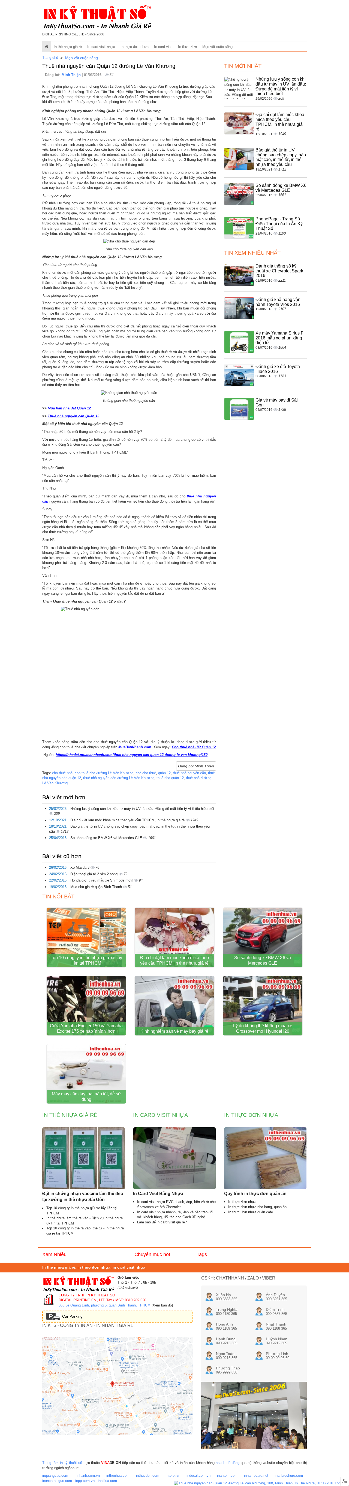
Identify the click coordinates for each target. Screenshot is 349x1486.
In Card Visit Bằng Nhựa (158, 1193)
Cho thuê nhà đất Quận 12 (194, 747)
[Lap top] (261, 1483)
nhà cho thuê (146, 773)
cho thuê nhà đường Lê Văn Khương (104, 773)
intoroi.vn (173, 1475)
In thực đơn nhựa (135, 47)
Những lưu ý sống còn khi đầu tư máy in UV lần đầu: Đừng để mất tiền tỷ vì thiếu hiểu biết (142, 809)
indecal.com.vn (198, 1475)
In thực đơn (187, 47)
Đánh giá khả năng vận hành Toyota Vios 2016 (277, 302)
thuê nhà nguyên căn (189, 773)
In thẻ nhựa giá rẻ (68, 47)
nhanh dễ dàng (227, 1463)
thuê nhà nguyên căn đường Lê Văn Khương (118, 778)
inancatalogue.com (57, 1481)
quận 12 (164, 773)
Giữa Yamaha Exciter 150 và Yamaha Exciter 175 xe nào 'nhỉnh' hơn (86, 1028)
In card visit (163, 47)
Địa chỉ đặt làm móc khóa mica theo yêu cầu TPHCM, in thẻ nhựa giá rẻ (128, 820)
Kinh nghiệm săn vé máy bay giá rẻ (174, 1031)
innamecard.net (256, 1475)
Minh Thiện (72, 75)
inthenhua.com (118, 1475)
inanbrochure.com (289, 1475)
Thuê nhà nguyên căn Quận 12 (73, 416)
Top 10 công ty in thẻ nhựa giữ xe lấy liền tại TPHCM (86, 960)
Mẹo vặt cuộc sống (217, 47)
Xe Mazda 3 (80, 867)
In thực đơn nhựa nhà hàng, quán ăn (257, 1207)
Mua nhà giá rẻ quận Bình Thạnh (96, 887)
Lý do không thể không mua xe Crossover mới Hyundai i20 (262, 1028)
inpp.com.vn (85, 1481)
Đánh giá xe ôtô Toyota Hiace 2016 (277, 369)
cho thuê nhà (62, 773)
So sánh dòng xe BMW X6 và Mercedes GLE (106, 838)
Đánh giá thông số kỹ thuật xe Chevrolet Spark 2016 (279, 271)
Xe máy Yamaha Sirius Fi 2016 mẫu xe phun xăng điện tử (280, 338)
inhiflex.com (107, 1481)
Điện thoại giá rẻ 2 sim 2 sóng (94, 874)
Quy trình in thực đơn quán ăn (255, 1193)
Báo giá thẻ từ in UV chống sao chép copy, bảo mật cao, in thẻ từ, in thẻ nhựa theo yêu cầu (280, 157)
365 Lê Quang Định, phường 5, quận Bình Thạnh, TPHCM (105, 1305)
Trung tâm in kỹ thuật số (62, 1463)
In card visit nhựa (101, 47)
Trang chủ (50, 58)
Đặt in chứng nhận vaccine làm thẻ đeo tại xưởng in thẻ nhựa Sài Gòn (82, 1196)
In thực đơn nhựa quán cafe (250, 1212)
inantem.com (227, 1475)
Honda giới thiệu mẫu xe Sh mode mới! (102, 880)
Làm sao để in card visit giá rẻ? (162, 1222)
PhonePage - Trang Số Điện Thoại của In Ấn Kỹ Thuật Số (279, 224)
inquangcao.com (55, 1475)
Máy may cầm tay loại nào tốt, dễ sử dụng (86, 1097)
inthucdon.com (147, 1475)
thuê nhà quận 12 (170, 778)
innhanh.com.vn (87, 1475)
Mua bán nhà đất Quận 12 (69, 408)
